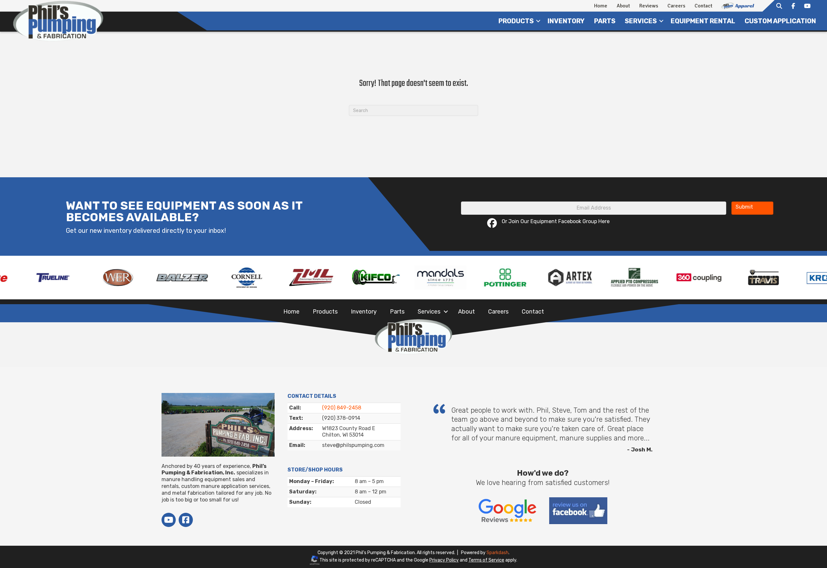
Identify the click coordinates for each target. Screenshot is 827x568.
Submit (744, 207)
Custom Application (780, 21)
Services (429, 311)
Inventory (566, 21)
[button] (538, 21)
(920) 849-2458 (341, 408)
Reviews (648, 6)
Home (600, 6)
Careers (676, 6)
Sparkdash (497, 552)
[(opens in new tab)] (507, 511)
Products (516, 21)
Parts (604, 21)
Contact (703, 6)
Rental (703, 21)
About (623, 6)
